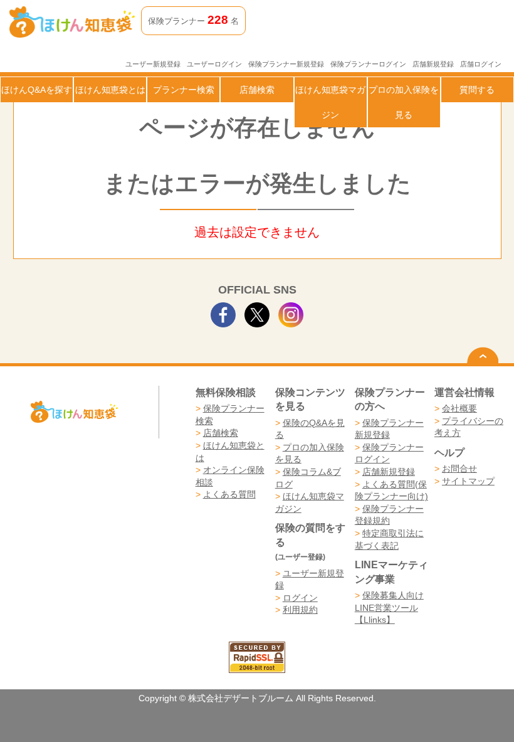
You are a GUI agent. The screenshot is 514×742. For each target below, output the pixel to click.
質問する (477, 90)
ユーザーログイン (214, 64)
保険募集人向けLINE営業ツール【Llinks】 (389, 607)
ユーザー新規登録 (153, 64)
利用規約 (300, 610)
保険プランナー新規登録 (286, 64)
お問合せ (459, 469)
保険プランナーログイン (368, 64)
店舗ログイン (480, 64)
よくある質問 (229, 494)
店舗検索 (257, 90)
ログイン (300, 598)
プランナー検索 (183, 90)
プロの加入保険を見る (404, 102)
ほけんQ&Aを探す (36, 90)
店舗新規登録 (433, 64)
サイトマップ (468, 481)
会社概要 (459, 408)
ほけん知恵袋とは (110, 90)
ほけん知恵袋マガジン (330, 102)
